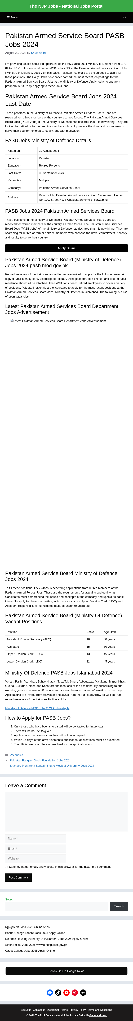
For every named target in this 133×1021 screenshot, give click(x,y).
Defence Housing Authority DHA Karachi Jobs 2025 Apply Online (46, 939)
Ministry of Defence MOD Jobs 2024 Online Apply (37, 708)
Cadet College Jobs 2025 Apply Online (30, 950)
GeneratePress (98, 1015)
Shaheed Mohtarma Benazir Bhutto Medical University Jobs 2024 (52, 765)
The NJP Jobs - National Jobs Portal (66, 6)
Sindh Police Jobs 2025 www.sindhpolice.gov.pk (36, 944)
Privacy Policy (77, 1009)
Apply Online (67, 248)
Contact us (39, 1009)
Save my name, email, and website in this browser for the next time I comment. (60, 866)
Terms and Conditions (99, 1009)
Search (9, 899)
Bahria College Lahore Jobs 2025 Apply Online (35, 933)
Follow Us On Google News (66, 971)
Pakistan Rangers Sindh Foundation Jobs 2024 (40, 760)
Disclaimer (53, 1009)
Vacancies (16, 755)
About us (26, 1009)
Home (64, 1009)
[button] (125, 17)
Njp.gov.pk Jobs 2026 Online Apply (27, 927)
